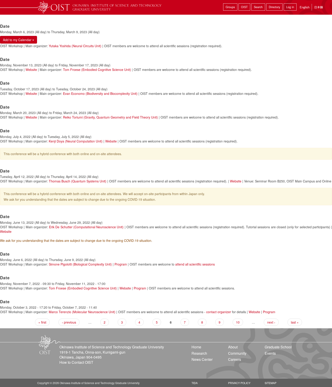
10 (238, 322)
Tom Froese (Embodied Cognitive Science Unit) (97, 69)
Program (121, 264)
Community (237, 353)
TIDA (195, 383)
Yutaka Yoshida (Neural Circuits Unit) (75, 46)
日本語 (318, 7)
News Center (202, 359)
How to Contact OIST (76, 362)
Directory (274, 7)
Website (31, 69)
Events (270, 353)
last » (295, 322)
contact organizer (218, 312)
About (233, 347)
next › (271, 322)
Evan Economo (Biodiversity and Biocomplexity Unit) (100, 93)
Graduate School (278, 347)
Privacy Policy (239, 383)
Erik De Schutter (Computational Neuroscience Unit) (86, 227)
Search (258, 7)
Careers (234, 359)
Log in (290, 7)
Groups (230, 7)
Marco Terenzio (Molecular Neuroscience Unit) (82, 312)
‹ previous (69, 322)
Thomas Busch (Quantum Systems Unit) (77, 181)
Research (199, 353)
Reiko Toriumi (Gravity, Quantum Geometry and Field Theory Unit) (110, 117)
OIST (244, 7)
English (304, 7)
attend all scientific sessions (195, 264)
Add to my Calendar (17, 39)
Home (196, 347)
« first (42, 322)
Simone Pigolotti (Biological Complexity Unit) (80, 264)
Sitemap (270, 383)
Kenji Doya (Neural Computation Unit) (76, 141)
